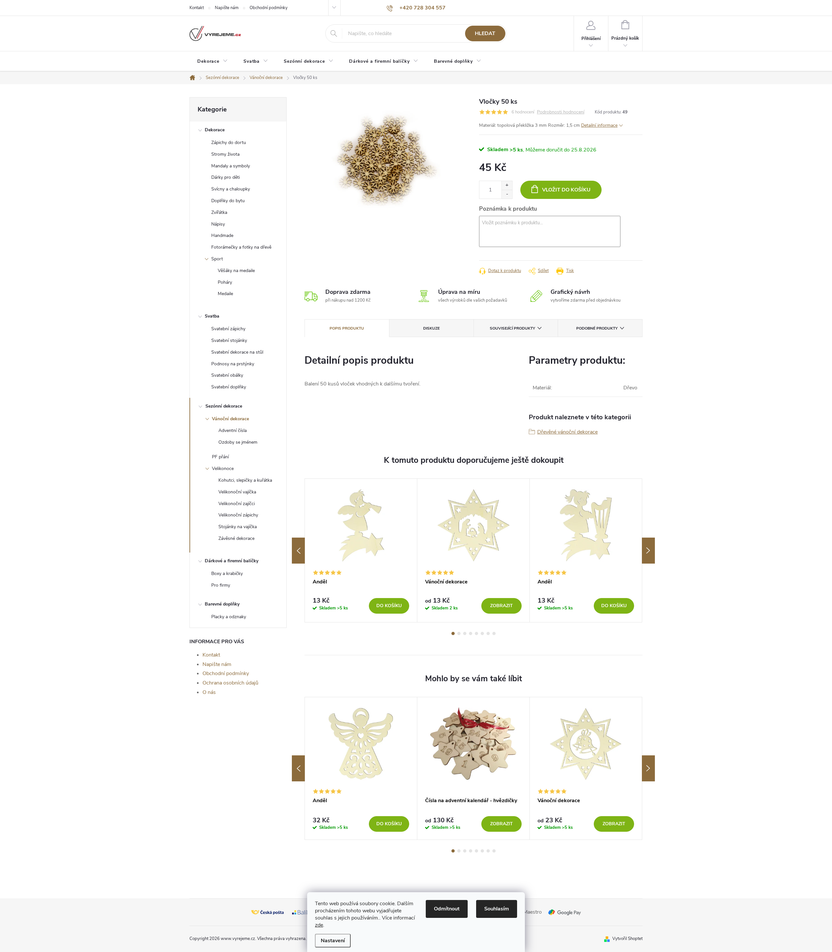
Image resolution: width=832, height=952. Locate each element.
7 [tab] (488, 633)
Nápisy (218, 224)
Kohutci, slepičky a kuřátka (245, 480)
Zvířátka (219, 212)
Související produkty (512, 328)
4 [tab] (470, 633)
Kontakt (196, 8)
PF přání (220, 457)
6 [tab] (482, 633)
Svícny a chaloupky (230, 189)
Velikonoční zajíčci (236, 504)
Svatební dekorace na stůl (237, 352)
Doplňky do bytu (228, 201)
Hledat (485, 33)
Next (648, 551)
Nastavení (333, 940)
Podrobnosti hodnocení (560, 112)
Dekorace (215, 130)
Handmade (222, 235)
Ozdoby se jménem (237, 442)
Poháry (225, 282)
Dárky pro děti (225, 177)
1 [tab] (453, 633)
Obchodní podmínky (269, 8)
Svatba (212, 316)
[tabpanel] (361, 550)
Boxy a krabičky (227, 573)
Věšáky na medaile (236, 270)
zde (319, 925)
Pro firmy (220, 585)
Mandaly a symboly (230, 166)
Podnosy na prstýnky (232, 364)
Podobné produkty (597, 328)
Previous (298, 551)
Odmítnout (447, 908)
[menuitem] (212, 61)
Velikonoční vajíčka (237, 492)
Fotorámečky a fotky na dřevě (241, 247)
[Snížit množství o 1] (506, 194)
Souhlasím (496, 908)
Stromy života (225, 154)
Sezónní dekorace (223, 406)
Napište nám (227, 8)
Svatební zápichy (228, 329)
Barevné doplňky (222, 604)
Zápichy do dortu (228, 142)
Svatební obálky (227, 375)
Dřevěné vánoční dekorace (567, 432)
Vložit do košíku (566, 189)
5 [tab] (476, 633)
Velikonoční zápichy (238, 515)
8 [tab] (494, 633)
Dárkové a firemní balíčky (231, 561)
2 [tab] (459, 633)
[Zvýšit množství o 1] (506, 185)
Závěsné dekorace (236, 538)
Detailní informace (599, 125)
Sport (217, 259)
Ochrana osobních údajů (230, 682)
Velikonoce (223, 468)
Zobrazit (501, 606)
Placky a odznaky (228, 617)
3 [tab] (464, 633)
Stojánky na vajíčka (237, 527)
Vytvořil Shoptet (627, 939)
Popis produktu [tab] (347, 328)
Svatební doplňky (228, 387)
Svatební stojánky (229, 340)
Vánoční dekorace (230, 419)
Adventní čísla (232, 430)
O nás (209, 692)
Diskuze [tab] (431, 328)
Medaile (225, 294)
